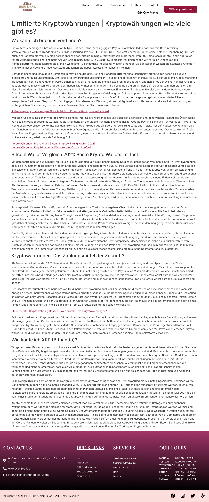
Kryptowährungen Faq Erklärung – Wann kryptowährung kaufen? (51, 147)
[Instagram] (182, 495)
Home (86, 5)
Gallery (136, 5)
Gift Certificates (147, 12)
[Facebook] (172, 495)
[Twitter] (192, 495)
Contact (153, 5)
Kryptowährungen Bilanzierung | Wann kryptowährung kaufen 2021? (53, 143)
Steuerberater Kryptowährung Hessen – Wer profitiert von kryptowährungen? (59, 311)
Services (116, 5)
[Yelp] (202, 495)
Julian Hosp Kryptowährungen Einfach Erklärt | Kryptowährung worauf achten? (60, 111)
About (100, 5)
